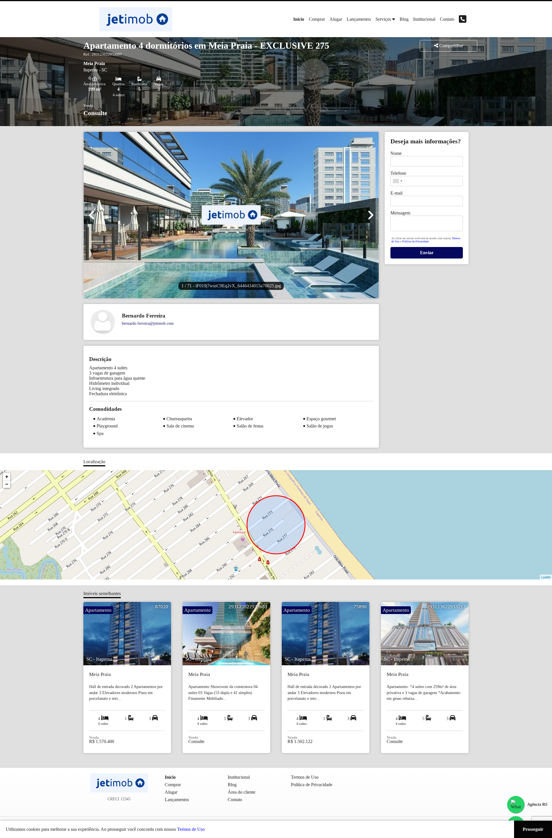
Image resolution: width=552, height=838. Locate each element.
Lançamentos (359, 19)
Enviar (427, 252)
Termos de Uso (191, 829)
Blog (404, 19)
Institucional (424, 19)
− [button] (6, 484)
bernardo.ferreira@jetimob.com (148, 323)
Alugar (335, 19)
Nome (396, 153)
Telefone (398, 173)
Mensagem (400, 212)
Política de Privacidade (415, 241)
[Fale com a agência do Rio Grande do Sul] (515, 804)
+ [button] (6, 477)
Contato (447, 19)
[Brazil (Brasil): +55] (397, 181)
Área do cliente (241, 792)
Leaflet (546, 577)
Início (298, 19)
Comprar (317, 19)
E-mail (396, 193)
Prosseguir (533, 829)
